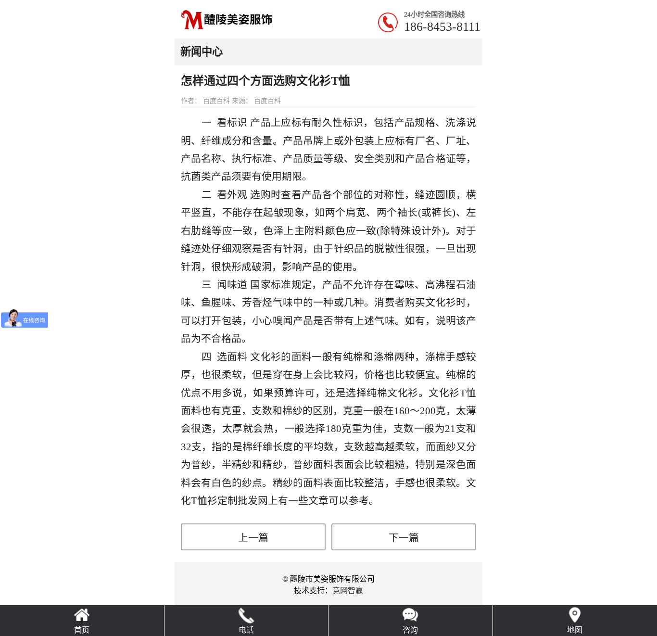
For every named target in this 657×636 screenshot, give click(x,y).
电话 (246, 630)
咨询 (410, 630)
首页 (81, 630)
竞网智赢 (347, 590)
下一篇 (404, 537)
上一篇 (253, 537)
